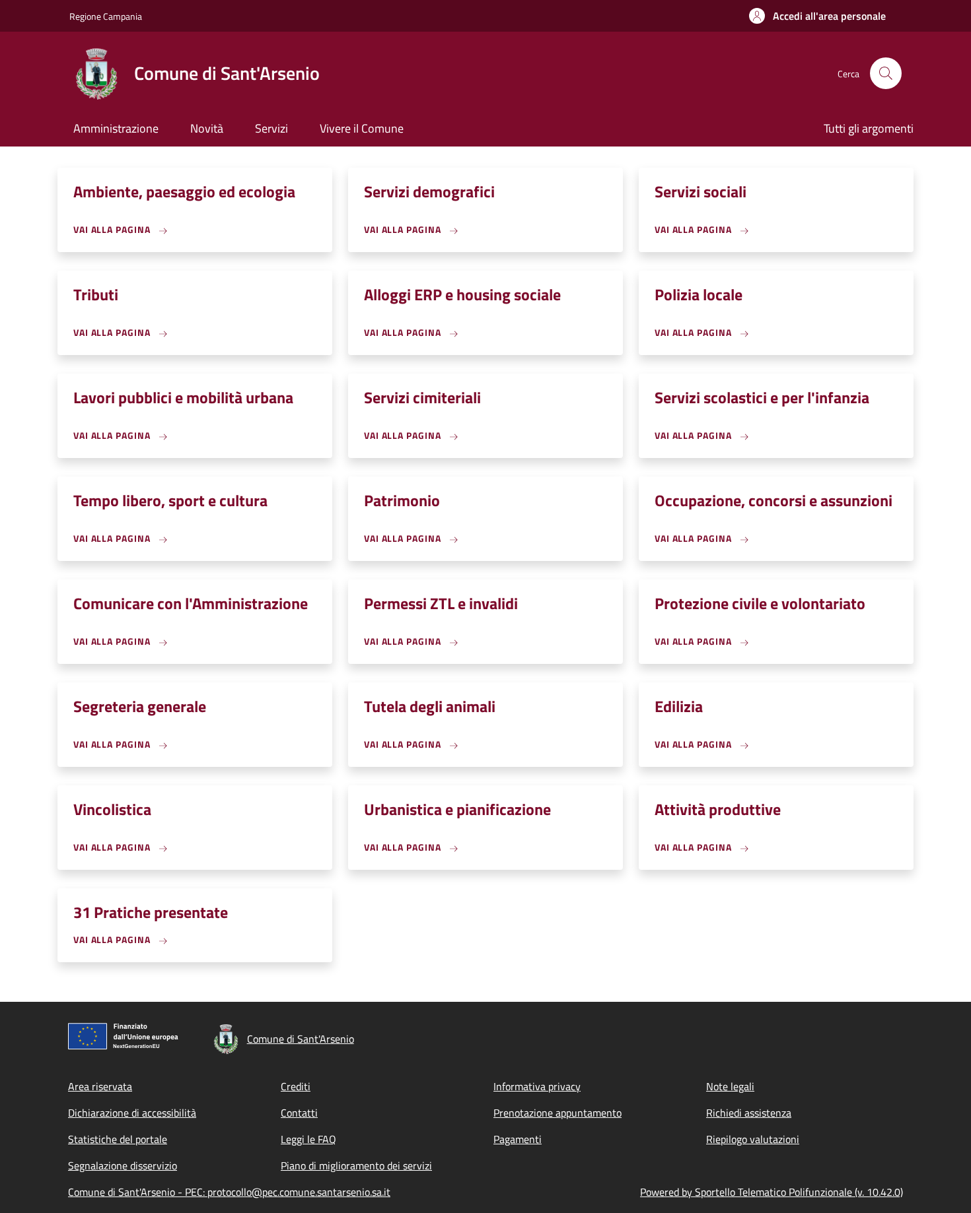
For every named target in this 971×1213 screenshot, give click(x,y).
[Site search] (886, 73)
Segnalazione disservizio (122, 1165)
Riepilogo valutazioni (752, 1139)
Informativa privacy (537, 1086)
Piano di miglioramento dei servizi (356, 1165)
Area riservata (100, 1086)
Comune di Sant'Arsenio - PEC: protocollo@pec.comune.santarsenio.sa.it (229, 1192)
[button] (817, 16)
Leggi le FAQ (308, 1139)
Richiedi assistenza (748, 1113)
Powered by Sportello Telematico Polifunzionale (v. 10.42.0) (771, 1192)
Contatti (299, 1113)
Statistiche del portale (117, 1139)
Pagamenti (517, 1139)
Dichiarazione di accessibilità (132, 1113)
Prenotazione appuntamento (557, 1113)
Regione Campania (105, 16)
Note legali (730, 1086)
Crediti (295, 1086)
